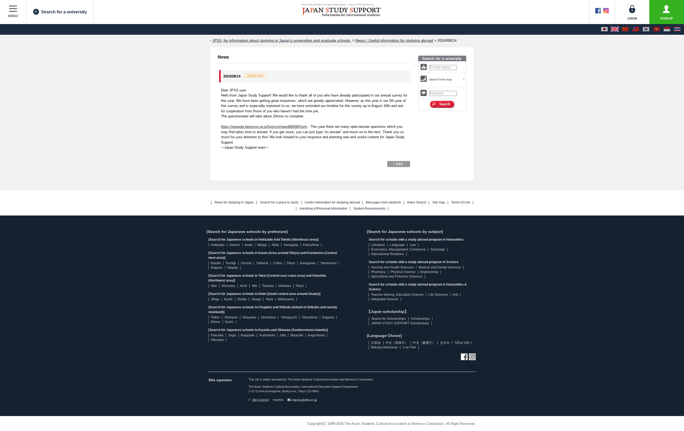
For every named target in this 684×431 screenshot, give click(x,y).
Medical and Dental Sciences (439, 267)
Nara (269, 299)
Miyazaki (296, 335)
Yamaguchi (289, 317)
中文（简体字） (397, 343)
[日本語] (604, 29)
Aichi (243, 286)
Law (413, 245)
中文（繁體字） (424, 343)
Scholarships (420, 319)
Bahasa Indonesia (384, 347)
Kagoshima (316, 335)
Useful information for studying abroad (332, 202)
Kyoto (228, 299)
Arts (455, 295)
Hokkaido (218, 245)
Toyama (268, 286)
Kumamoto (267, 335)
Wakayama (286, 299)
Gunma (246, 263)
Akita (275, 245)
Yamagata (290, 245)
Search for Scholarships (388, 319)
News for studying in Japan (234, 202)
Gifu (214, 286)
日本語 (376, 343)
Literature (378, 245)
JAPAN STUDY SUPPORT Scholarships (400, 323)
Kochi (229, 322)
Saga (232, 335)
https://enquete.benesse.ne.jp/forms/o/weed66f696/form (264, 127)
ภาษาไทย (409, 347)
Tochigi (231, 263)
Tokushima (309, 317)
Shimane (231, 317)
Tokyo (290, 263)
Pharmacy (378, 272)
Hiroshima (268, 317)
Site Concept (260, 399)
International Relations (387, 254)
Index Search (416, 202)
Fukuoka (217, 335)
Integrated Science (384, 299)
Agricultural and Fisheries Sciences (396, 276)
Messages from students (383, 202)
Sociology (437, 249)
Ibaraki (216, 263)
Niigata (232, 268)
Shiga (215, 299)
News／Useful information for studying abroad (394, 41)
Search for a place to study (279, 202)
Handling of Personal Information (323, 208)
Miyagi (262, 245)
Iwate (248, 245)
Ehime (215, 322)
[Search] (442, 104)
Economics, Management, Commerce (398, 249)
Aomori (235, 245)
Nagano (217, 268)
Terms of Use (460, 202)
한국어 (445, 343)
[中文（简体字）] (625, 29)
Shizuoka (228, 286)
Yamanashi (328, 263)
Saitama (262, 263)
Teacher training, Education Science (397, 295)
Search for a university (64, 12)
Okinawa (217, 340)
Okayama (249, 317)
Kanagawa (308, 263)
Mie (254, 286)
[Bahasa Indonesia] (667, 29)
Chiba (277, 263)
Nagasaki (248, 335)
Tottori (215, 317)
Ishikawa (284, 286)
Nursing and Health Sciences (392, 267)
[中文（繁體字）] (636, 29)
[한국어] (646, 29)
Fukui (300, 286)
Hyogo (256, 299)
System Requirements (369, 208)
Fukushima (311, 245)
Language (397, 245)
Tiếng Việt (461, 343)
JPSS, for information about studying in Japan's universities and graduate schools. (281, 41)
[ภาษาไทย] (677, 29)
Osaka (242, 299)
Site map (438, 202)
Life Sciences (438, 295)
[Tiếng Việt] (656, 29)
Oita (283, 335)
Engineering (429, 272)
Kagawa (328, 317)
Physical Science (403, 272)
